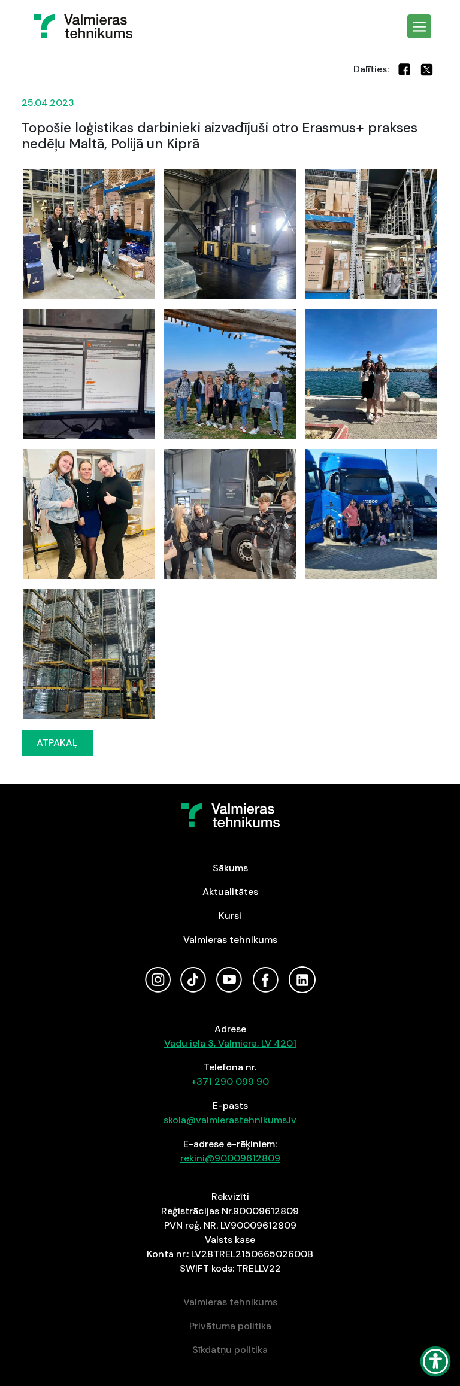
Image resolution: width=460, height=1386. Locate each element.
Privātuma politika (230, 1326)
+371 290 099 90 (230, 1081)
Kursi (230, 915)
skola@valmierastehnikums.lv (230, 1120)
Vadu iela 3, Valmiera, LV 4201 (230, 1043)
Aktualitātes (230, 891)
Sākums (230, 868)
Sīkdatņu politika (230, 1349)
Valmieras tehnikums (230, 939)
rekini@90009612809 (230, 1158)
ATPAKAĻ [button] (57, 742)
